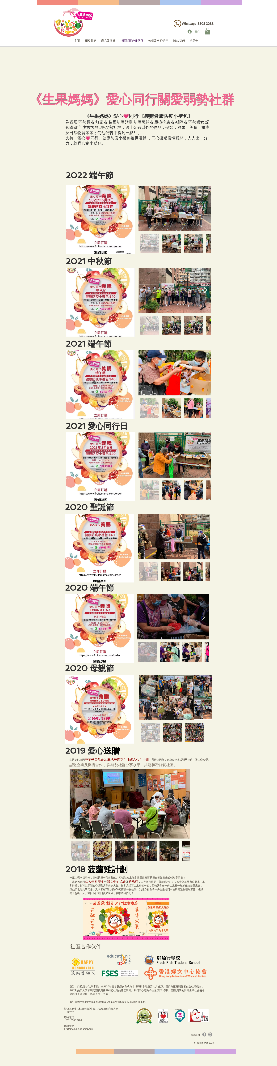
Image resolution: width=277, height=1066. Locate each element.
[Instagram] (210, 1034)
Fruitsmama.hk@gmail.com (78, 1028)
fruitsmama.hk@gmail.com (97, 1002)
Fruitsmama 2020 (205, 1042)
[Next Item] (205, 208)
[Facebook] (204, 1034)
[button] (207, 31)
